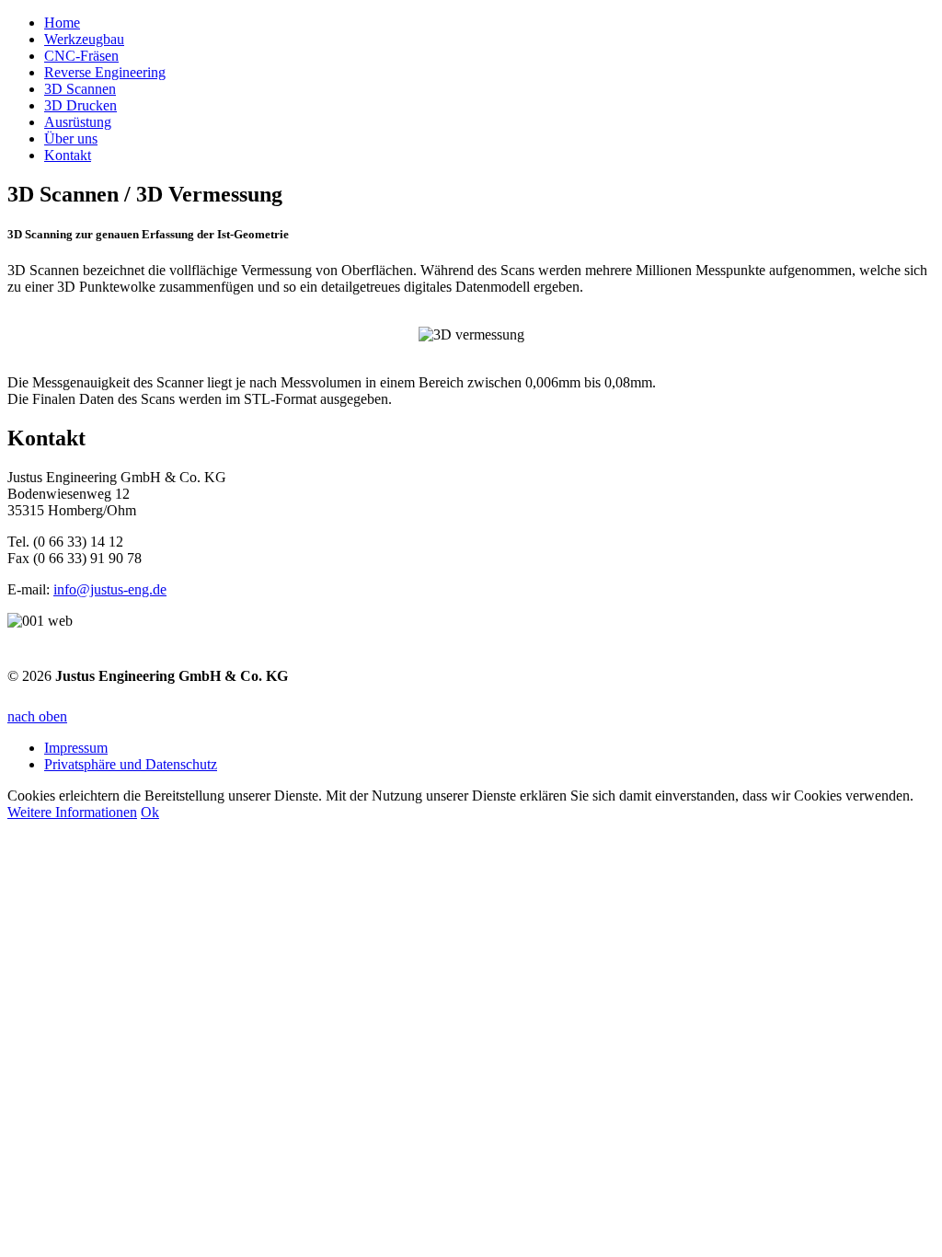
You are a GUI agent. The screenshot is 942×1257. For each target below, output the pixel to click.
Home (62, 22)
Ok (150, 812)
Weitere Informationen (72, 812)
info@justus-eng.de (110, 589)
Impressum (76, 747)
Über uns (71, 138)
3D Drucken (80, 105)
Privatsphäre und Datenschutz (130, 764)
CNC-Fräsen (81, 55)
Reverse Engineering (105, 72)
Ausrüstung (77, 122)
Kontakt (67, 155)
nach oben (37, 716)
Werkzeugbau (84, 39)
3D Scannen (80, 89)
